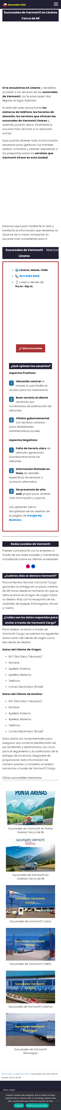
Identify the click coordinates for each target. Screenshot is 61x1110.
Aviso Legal (9, 1089)
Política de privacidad (37, 1105)
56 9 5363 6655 (29, 276)
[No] (57, 1100)
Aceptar (19, 1105)
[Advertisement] (30, 54)
